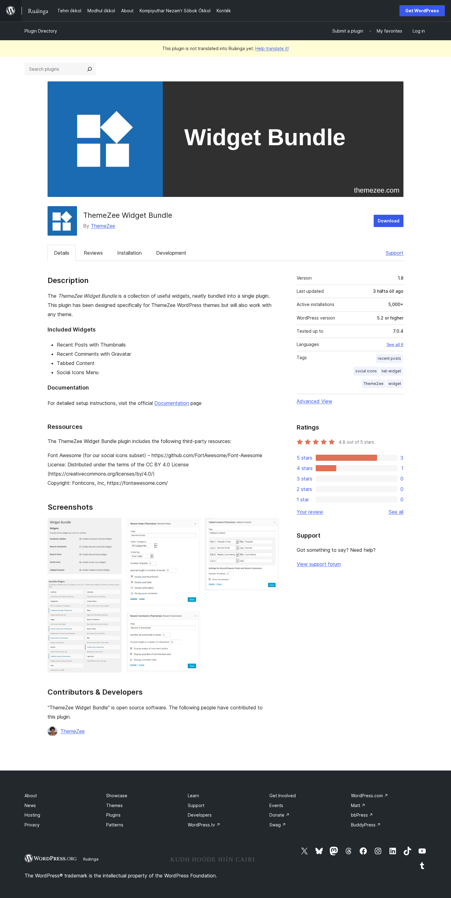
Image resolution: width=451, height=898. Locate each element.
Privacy (32, 824)
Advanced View (314, 401)
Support (394, 253)
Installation (129, 253)
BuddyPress (366, 824)
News (30, 805)
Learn (193, 795)
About (31, 795)
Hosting (32, 815)
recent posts (389, 358)
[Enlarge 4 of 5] (192, 619)
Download (388, 220)
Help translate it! (272, 48)
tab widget (391, 371)
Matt (358, 805)
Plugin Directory (41, 30)
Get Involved (282, 795)
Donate (279, 815)
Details (61, 253)
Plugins (113, 815)
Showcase (116, 795)
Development (171, 253)
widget (394, 383)
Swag (277, 824)
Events (276, 805)
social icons (366, 371)
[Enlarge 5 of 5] (271, 526)
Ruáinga (90, 859)
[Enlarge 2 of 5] (113, 587)
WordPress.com (369, 795)
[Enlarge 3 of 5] (192, 526)
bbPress (362, 815)
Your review (310, 512)
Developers (200, 815)
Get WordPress (422, 10)
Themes (114, 805)
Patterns (114, 824)
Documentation (171, 403)
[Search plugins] (89, 69)
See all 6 (395, 344)
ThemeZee (103, 226)
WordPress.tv (204, 824)
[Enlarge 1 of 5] (113, 526)
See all (396, 512)
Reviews (93, 253)
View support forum (319, 564)
